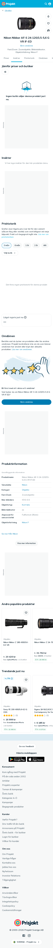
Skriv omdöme (26, 45)
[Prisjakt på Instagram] (29, 935)
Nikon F (25, 522)
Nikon (24, 485)
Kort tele (26, 505)
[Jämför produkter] (48, 30)
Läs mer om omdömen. (22, 349)
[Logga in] (49, 4)
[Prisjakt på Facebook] (23, 935)
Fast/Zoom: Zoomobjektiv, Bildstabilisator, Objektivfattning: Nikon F (26, 50)
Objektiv (8, 10)
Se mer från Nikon (10, 534)
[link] (16, 635)
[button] (48, 16)
